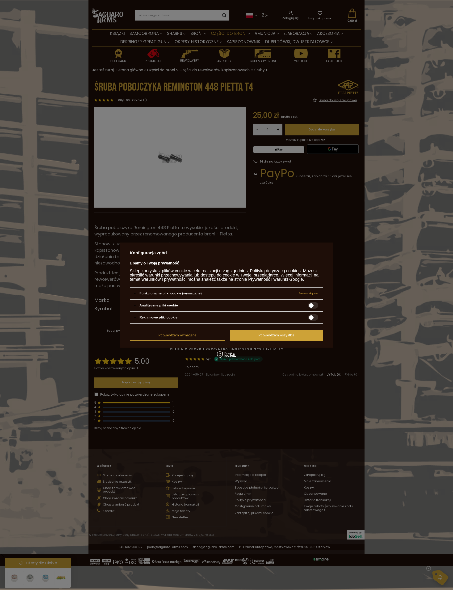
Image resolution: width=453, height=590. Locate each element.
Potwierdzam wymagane (177, 335)
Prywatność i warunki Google (275, 279)
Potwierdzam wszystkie (276, 335)
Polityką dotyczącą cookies (275, 270)
